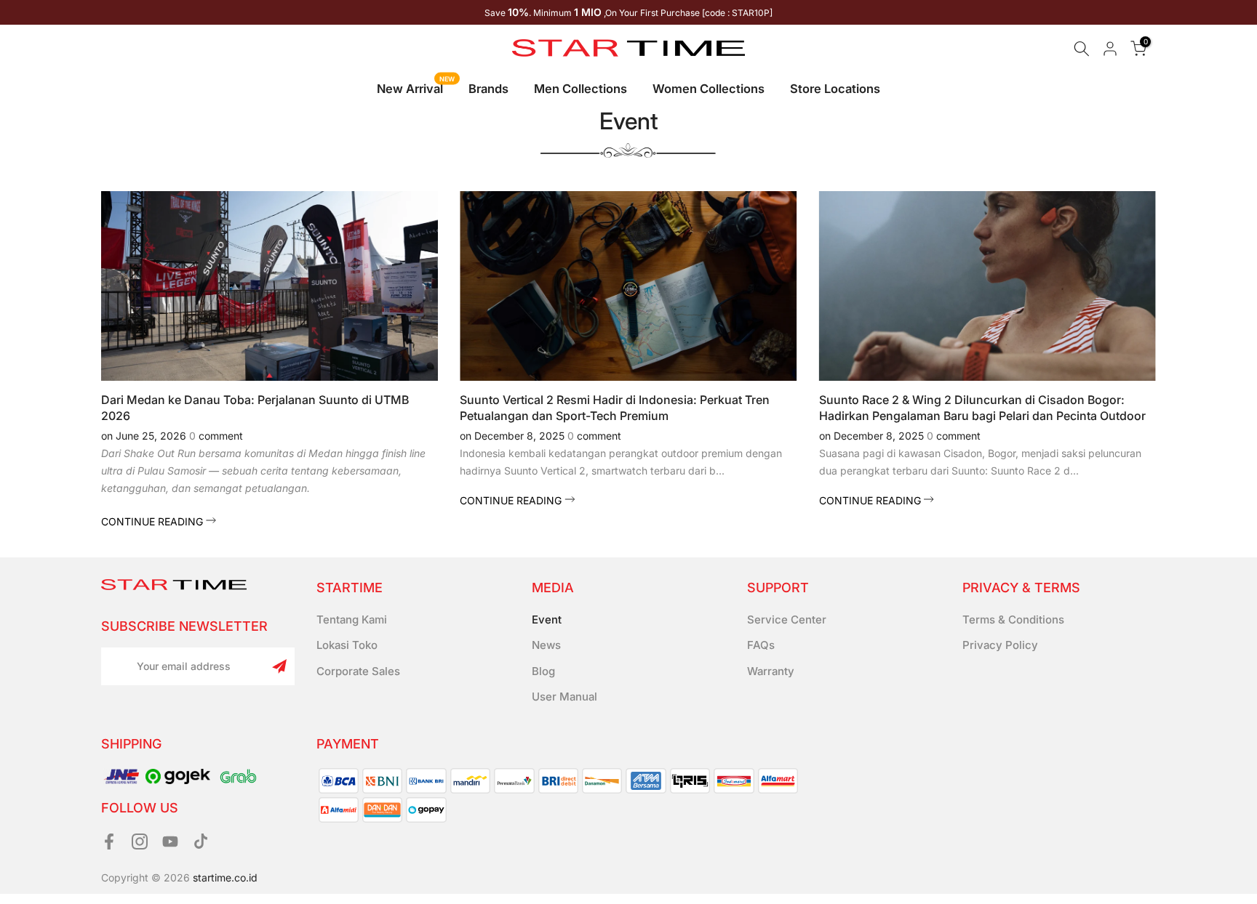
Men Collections (580, 88)
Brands (488, 88)
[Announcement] (628, 12)
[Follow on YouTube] (170, 842)
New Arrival (416, 87)
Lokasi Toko (347, 645)
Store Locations (835, 88)
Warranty (770, 671)
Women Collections (709, 88)
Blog (543, 671)
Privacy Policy (1000, 645)
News (546, 645)
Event (547, 619)
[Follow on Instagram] (140, 842)
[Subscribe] (279, 666)
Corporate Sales (358, 671)
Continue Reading (153, 521)
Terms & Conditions (1013, 619)
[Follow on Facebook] (109, 842)
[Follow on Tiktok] (201, 842)
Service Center (786, 619)
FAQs (761, 645)
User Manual (564, 696)
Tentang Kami (351, 619)
